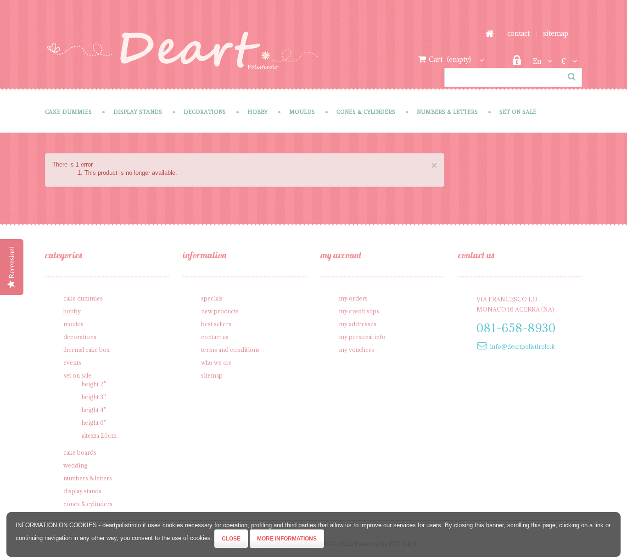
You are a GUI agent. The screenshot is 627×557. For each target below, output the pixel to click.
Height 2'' (94, 384)
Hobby (257, 111)
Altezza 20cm (99, 435)
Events (72, 362)
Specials (212, 298)
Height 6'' (94, 422)
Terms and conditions (230, 349)
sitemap (555, 33)
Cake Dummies (68, 111)
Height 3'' (94, 397)
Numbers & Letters (447, 111)
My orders (353, 298)
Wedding (75, 465)
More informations (287, 538)
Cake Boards (79, 452)
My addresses (357, 324)
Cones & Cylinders (365, 111)
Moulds (302, 111)
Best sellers (216, 324)
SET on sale (518, 111)
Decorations (205, 111)
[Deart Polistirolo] (182, 57)
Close (231, 538)
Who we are (216, 362)
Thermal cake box (86, 349)
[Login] (517, 62)
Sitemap (212, 375)
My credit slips (359, 311)
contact (518, 33)
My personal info (362, 336)
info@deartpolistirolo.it (522, 346)
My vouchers (356, 349)
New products (220, 311)
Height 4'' (94, 409)
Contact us (215, 336)
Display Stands (137, 111)
